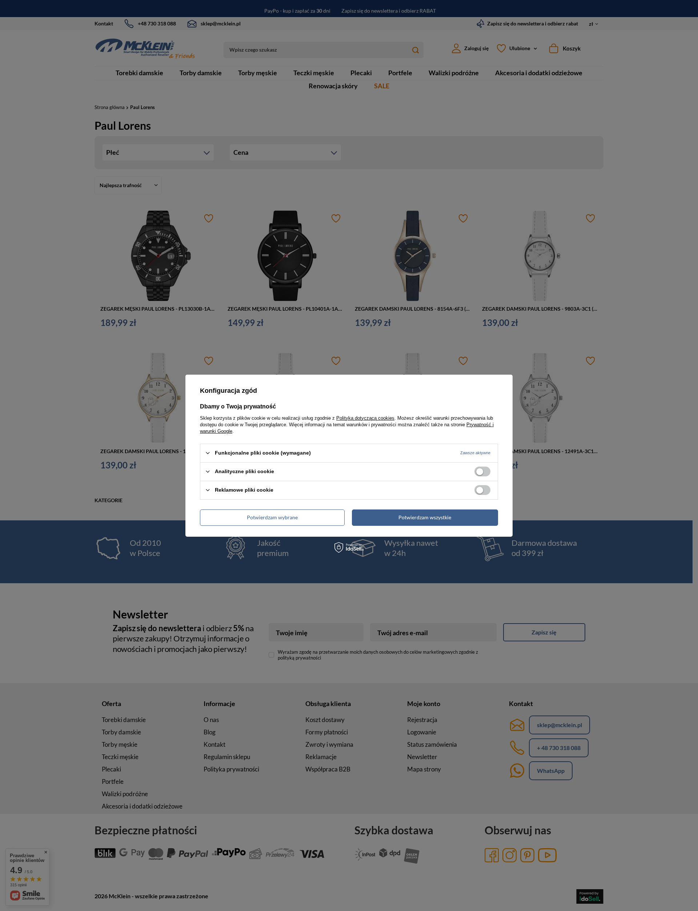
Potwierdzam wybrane (272, 517)
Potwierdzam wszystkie (424, 517)
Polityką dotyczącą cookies (365, 417)
